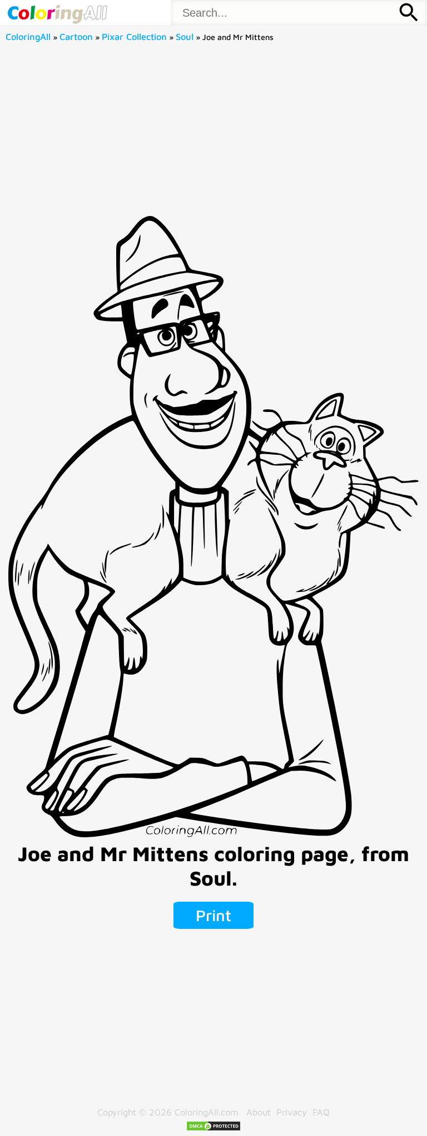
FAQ (321, 1112)
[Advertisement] (214, 132)
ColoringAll (28, 36)
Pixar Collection (134, 36)
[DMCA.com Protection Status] (213, 1128)
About (258, 1112)
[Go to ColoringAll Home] (57, 12)
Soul (184, 36)
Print (213, 915)
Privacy (291, 1112)
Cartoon (76, 36)
